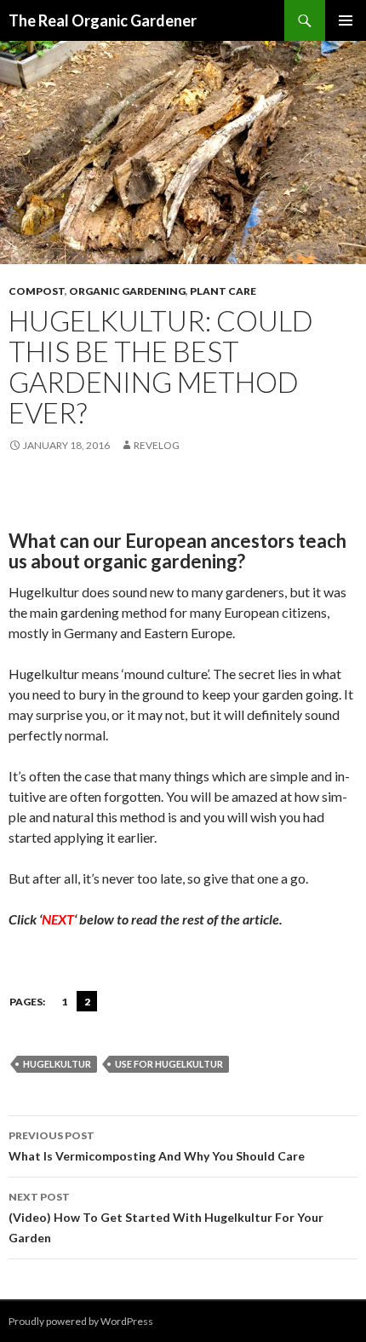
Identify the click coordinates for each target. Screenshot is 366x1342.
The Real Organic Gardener (103, 20)
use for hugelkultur (169, 1063)
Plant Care (223, 291)
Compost (37, 291)
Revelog (157, 445)
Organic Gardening (127, 291)
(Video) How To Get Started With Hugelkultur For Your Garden (166, 1217)
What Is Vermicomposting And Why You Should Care (157, 1146)
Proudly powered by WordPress (81, 1321)
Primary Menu (345, 20)
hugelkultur (57, 1063)
